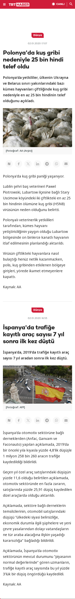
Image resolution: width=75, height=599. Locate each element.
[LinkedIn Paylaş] (37, 164)
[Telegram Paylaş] (47, 164)
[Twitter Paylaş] (28, 164)
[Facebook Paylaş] (18, 164)
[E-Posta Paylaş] (66, 164)
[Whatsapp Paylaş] (56, 164)
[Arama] (71, 4)
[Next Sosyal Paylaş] (9, 164)
